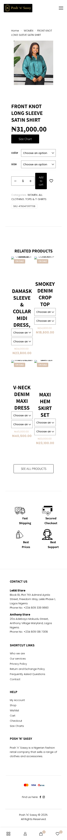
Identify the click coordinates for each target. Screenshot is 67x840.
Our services (18, 658)
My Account (17, 700)
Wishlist (14, 710)
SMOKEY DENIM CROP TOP (45, 294)
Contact (15, 679)
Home (15, 30)
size (14, 164)
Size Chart (25, 139)
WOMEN (28, 30)
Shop (13, 705)
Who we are (17, 653)
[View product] (28, 260)
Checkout (16, 721)
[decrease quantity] (15, 181)
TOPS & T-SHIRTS (35, 199)
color (14, 153)
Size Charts (17, 726)
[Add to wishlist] (28, 265)
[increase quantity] (30, 181)
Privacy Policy (18, 664)
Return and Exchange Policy (27, 669)
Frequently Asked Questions (27, 674)
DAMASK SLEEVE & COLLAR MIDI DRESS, (22, 307)
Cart (12, 715)
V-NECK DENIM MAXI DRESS (22, 397)
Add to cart (41, 180)
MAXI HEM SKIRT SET (45, 404)
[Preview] (28, 271)
